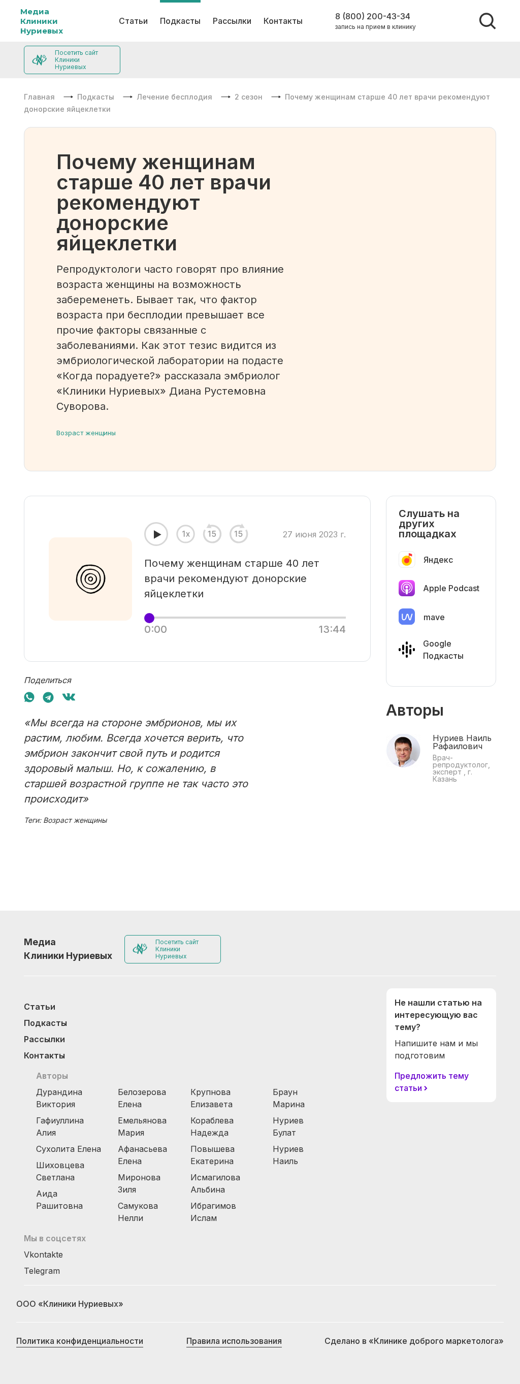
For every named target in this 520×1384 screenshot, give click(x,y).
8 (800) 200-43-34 (372, 16)
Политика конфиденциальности (79, 1341)
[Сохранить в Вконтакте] (68, 696)
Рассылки (232, 21)
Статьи (133, 21)
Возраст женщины (86, 433)
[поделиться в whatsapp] (29, 696)
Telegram (42, 1271)
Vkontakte (43, 1254)
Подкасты (180, 21)
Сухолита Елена (68, 1149)
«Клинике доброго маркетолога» (436, 1341)
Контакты (283, 21)
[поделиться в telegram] (48, 696)
